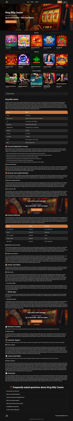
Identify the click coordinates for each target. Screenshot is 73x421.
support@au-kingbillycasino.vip (61, 415)
